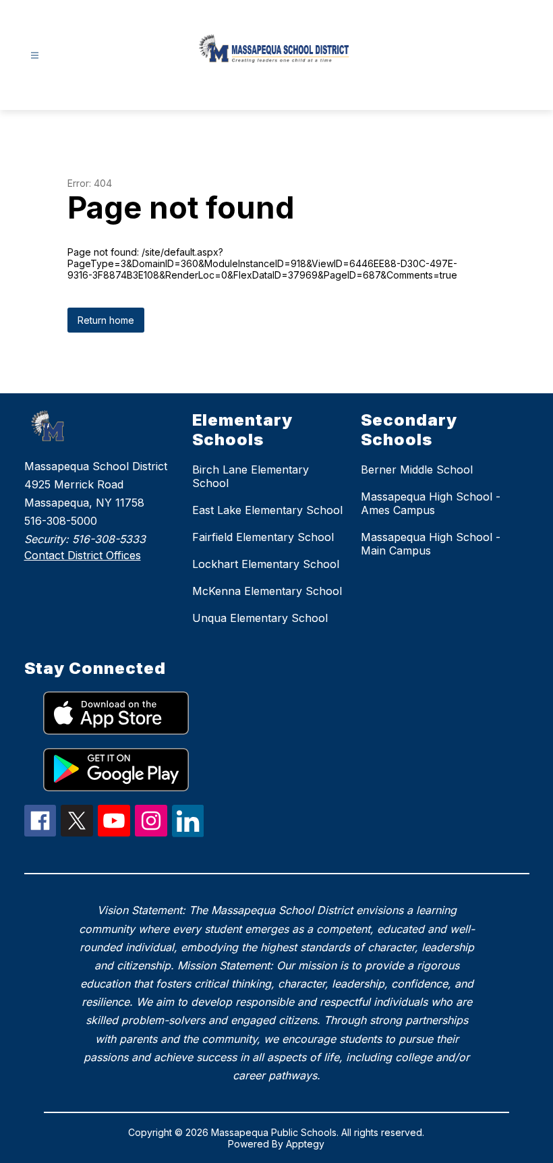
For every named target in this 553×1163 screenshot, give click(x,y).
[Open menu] (34, 55)
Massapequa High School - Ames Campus (430, 503)
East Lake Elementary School (267, 510)
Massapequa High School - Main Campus (430, 543)
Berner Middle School (417, 469)
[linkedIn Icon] (188, 833)
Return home (106, 320)
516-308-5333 (109, 539)
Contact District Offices (82, 555)
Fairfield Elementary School (263, 537)
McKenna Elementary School (267, 591)
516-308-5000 (60, 521)
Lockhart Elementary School (265, 564)
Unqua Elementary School (260, 618)
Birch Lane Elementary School (250, 476)
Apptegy (305, 1144)
